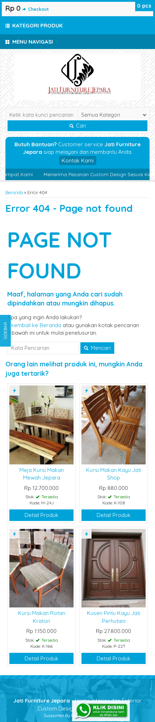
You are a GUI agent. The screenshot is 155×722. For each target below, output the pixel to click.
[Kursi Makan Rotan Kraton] (41, 567)
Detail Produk (41, 515)
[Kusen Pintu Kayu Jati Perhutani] (113, 567)
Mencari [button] (100, 347)
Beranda (14, 192)
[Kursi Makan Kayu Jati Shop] (113, 424)
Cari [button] (80, 125)
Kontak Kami (78, 160)
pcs (144, 5)
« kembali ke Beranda (34, 325)
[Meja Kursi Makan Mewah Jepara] (41, 424)
